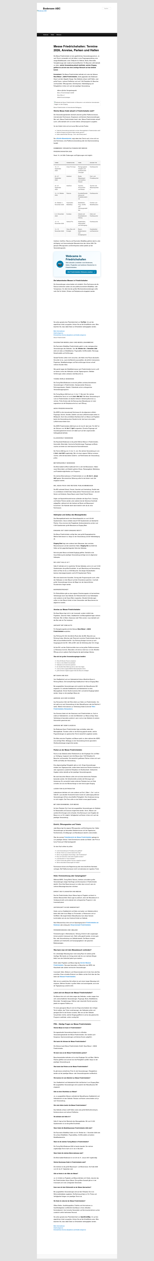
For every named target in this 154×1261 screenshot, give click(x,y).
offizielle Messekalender (63, 138)
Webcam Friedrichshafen (67, 977)
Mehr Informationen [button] (59, 331)
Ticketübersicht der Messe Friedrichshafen (77, 837)
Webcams (58, 34)
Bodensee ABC (51, 8)
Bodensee (45, 34)
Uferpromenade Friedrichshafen (80, 925)
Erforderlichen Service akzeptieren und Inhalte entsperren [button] (70, 335)
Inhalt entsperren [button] (58, 333)
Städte (52, 34)
